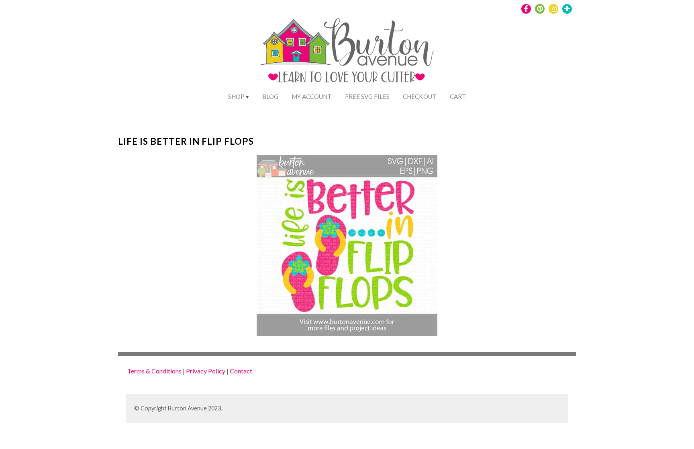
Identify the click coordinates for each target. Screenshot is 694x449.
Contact (241, 371)
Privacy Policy (205, 371)
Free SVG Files (367, 96)
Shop (236, 96)
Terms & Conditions (154, 371)
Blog (270, 96)
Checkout (420, 96)
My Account (312, 96)
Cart (458, 96)
